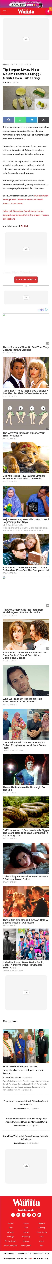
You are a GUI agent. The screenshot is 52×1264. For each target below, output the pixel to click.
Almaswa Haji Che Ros (12, 1077)
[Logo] (26, 11)
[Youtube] (34, 1215)
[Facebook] (13, 1215)
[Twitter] (24, 1215)
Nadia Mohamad (21, 1108)
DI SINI (24, 226)
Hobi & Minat (26, 64)
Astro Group (44, 1258)
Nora (7, 82)
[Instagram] (18, 1215)
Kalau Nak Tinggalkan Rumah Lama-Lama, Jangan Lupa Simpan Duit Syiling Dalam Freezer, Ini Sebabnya (26, 215)
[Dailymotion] (39, 1215)
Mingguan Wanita (10, 64)
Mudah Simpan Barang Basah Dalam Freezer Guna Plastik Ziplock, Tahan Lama (25, 199)
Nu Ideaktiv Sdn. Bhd (24, 1258)
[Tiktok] (29, 1215)
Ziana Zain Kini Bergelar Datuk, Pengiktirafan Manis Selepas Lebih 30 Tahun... (23, 1070)
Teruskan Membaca (26, 279)
